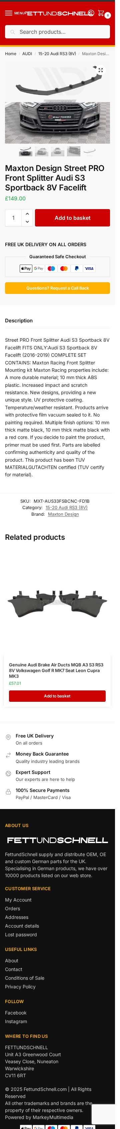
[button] (101, 70)
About (11, 960)
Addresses (16, 917)
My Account (18, 900)
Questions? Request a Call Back (57, 288)
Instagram (16, 1021)
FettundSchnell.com (45, 1089)
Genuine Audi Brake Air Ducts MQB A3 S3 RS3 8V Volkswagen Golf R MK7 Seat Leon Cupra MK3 (56, 670)
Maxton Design (63, 514)
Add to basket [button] (57, 695)
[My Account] (91, 13)
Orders (12, 908)
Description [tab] (19, 320)
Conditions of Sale (24, 978)
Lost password (21, 934)
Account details (22, 926)
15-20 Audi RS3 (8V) (57, 53)
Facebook (16, 1012)
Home (10, 53)
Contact (13, 969)
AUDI (27, 53)
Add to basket (73, 217)
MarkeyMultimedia (53, 1117)
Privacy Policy (20, 986)
